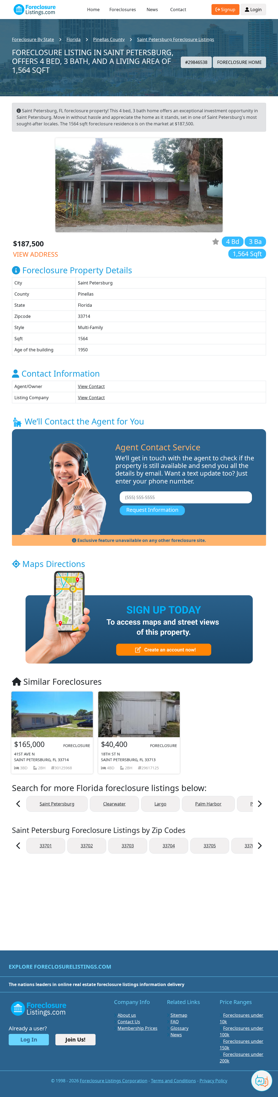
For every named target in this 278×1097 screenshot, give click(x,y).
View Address (35, 254)
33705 (210, 846)
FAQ (174, 1022)
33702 (87, 846)
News (152, 10)
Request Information (152, 509)
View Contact (91, 386)
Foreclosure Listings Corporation (113, 1081)
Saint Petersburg (57, 804)
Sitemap (178, 1015)
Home (93, 10)
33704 (169, 846)
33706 (251, 846)
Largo (160, 804)
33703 (128, 846)
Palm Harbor (208, 804)
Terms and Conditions (173, 1081)
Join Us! (75, 1039)
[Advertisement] (139, 899)
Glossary (179, 1028)
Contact (178, 10)
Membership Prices (137, 1028)
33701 (46, 846)
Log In (28, 1039)
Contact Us (129, 1022)
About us (127, 1015)
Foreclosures (122, 10)
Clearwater (114, 804)
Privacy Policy (213, 1081)
